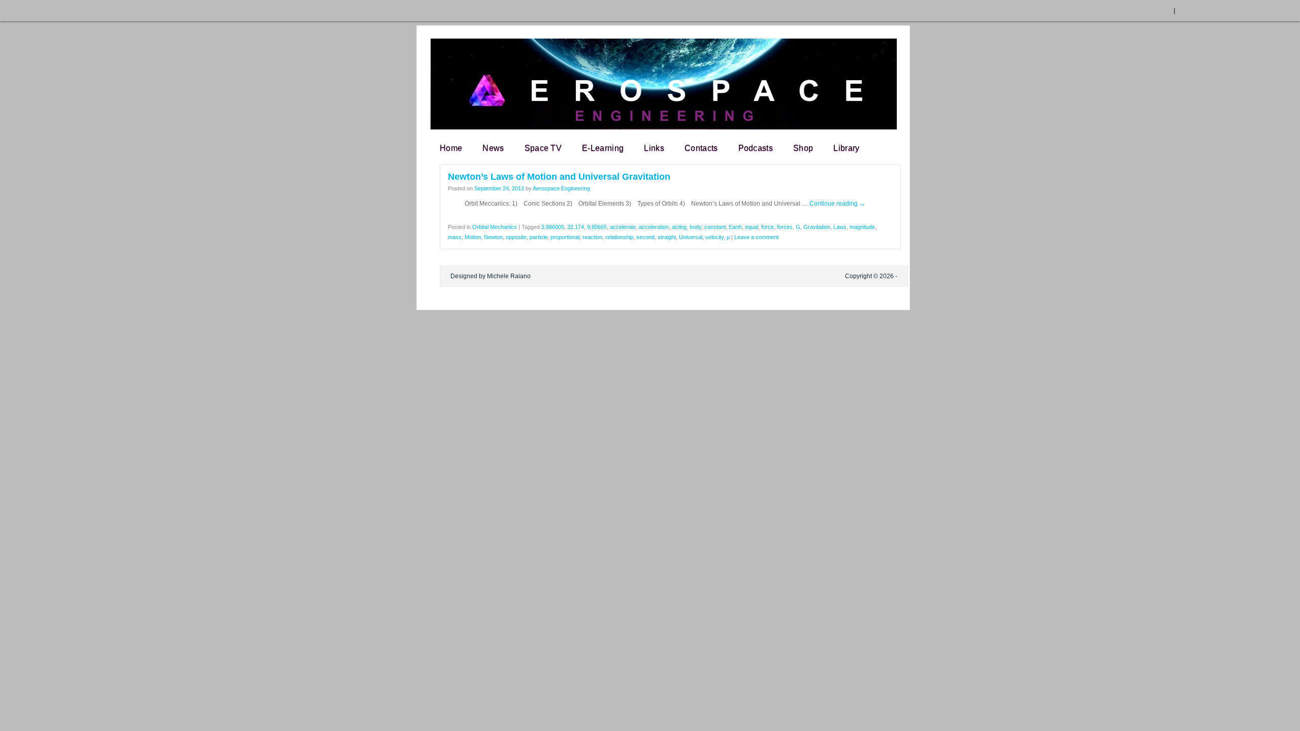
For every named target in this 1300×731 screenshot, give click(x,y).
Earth (735, 227)
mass (455, 237)
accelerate (623, 227)
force (767, 227)
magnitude (862, 227)
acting (679, 227)
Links (654, 148)
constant (715, 227)
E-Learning (603, 148)
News (493, 148)
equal (751, 227)
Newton (493, 237)
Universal (690, 237)
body (695, 227)
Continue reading (837, 203)
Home (451, 148)
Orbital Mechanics (494, 227)
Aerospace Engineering (561, 188)
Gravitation (816, 227)
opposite (516, 237)
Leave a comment (756, 237)
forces (785, 227)
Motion (473, 237)
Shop (803, 148)
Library (846, 148)
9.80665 (597, 227)
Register (1193, 10)
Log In (1132, 10)
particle (538, 237)
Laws (840, 227)
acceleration (654, 227)
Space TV (543, 148)
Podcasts (755, 148)
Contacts (701, 148)
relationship (619, 237)
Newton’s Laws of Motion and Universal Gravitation (559, 177)
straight (667, 237)
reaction (592, 237)
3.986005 (552, 227)
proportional (564, 237)
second (645, 237)
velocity (714, 237)
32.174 (575, 227)
